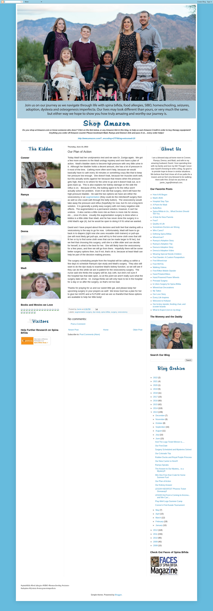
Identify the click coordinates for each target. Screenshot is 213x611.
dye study (96, 312)
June (158, 439)
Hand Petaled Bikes (161, 274)
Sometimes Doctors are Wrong (166, 227)
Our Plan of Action (163, 481)
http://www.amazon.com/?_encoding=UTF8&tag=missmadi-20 (106, 138)
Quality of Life (159, 224)
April (158, 514)
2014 (155, 408)
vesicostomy (122, 312)
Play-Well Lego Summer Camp (168, 501)
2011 (155, 534)
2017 (155, 397)
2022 (155, 378)
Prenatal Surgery (160, 281)
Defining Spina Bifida (162, 234)
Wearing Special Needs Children (167, 254)
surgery (114, 312)
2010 (155, 538)
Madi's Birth (158, 198)
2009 (155, 542)
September (161, 427)
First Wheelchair (160, 261)
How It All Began (160, 195)
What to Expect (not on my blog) (166, 310)
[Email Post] (96, 309)
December (160, 415)
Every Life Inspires (161, 297)
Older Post (137, 330)
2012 (155, 530)
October (159, 423)
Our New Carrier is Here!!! (166, 461)
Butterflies (157, 208)
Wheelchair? (158, 237)
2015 (155, 404)
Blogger (118, 595)
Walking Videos (159, 267)
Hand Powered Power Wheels (166, 277)
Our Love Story (159, 294)
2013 (155, 412)
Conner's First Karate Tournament (170, 505)
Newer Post (73, 330)
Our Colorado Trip (163, 453)
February (160, 521)
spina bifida (105, 312)
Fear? (155, 220)
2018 (155, 393)
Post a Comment (78, 324)
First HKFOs (158, 264)
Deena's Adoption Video (163, 251)
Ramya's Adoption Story (163, 241)
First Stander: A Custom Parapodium (169, 257)
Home (105, 330)
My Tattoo (157, 291)
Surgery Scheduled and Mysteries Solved (173, 449)
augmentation (93, 197)
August (159, 431)
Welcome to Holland (161, 301)
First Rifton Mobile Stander (164, 271)
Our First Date (161, 446)
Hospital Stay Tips (161, 201)
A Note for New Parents (163, 217)
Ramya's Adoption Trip (162, 244)
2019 (155, 389)
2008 (155, 545)
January (159, 525)
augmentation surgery (83, 312)
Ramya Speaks (162, 465)
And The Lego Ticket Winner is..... (170, 442)
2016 (155, 401)
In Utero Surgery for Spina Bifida (167, 284)
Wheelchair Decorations (163, 287)
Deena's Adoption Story (163, 247)
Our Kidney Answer (163, 485)
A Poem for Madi (160, 205)
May (158, 510)
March (158, 518)
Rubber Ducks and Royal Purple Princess (173, 457)
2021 (155, 381)
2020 (155, 385)
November (160, 419)
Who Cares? (158, 230)
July (158, 435)
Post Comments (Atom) (90, 334)
